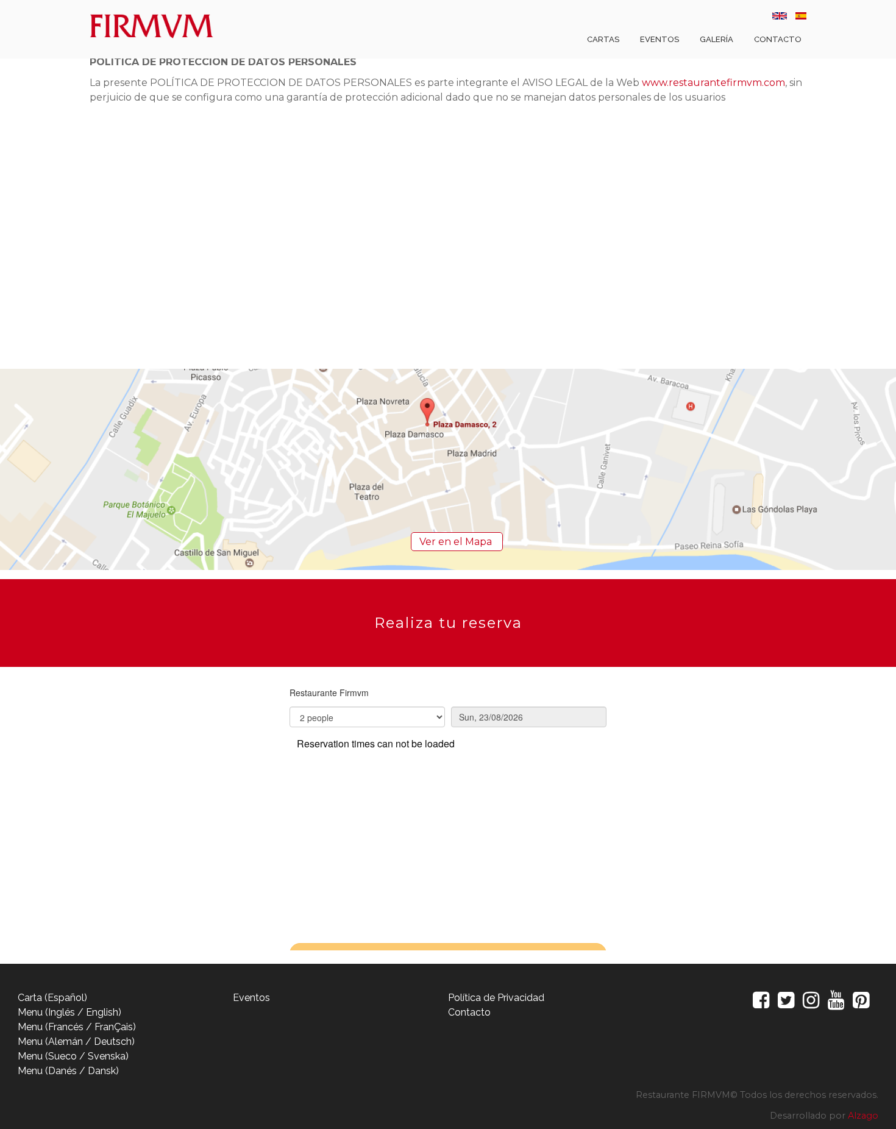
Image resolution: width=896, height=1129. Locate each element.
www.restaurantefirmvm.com (713, 82)
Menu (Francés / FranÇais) (77, 1027)
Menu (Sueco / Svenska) (73, 1056)
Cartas (603, 39)
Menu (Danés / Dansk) (68, 1071)
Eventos (659, 39)
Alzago (863, 1115)
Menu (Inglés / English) (69, 1012)
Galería (716, 39)
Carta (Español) (52, 997)
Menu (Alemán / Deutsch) (76, 1041)
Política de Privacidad (496, 997)
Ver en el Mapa (456, 541)
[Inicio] (154, 27)
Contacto (778, 39)
